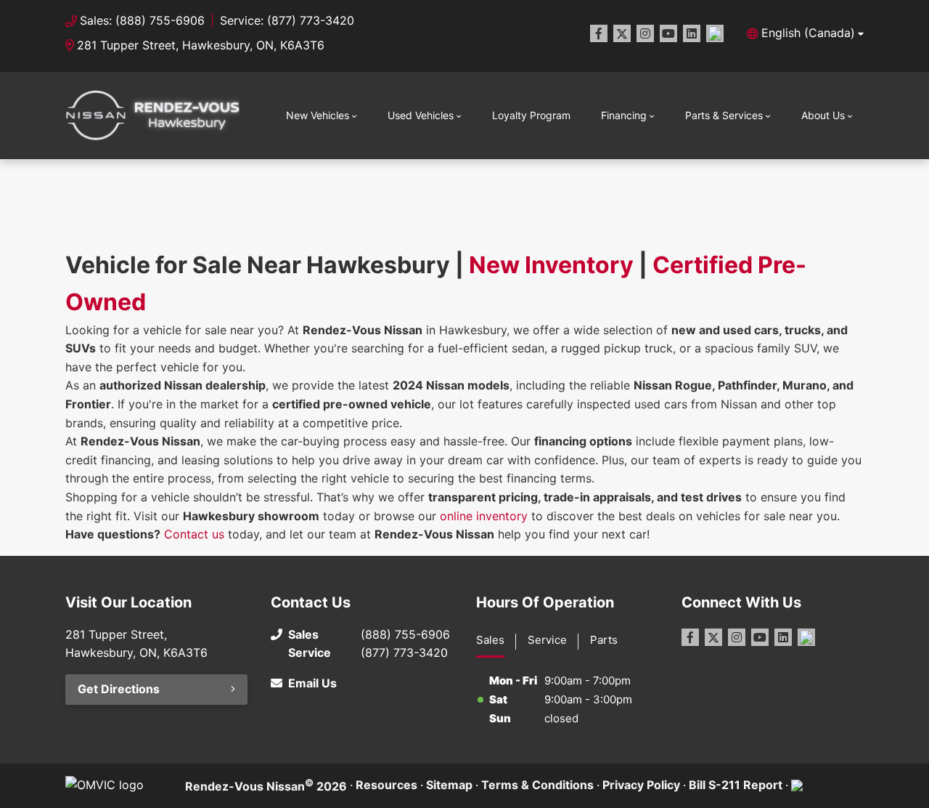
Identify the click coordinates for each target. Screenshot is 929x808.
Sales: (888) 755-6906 (142, 20)
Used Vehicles (421, 115)
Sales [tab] (490, 640)
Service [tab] (547, 640)
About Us (823, 115)
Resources (386, 784)
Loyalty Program (531, 115)
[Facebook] (598, 33)
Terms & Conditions (537, 784)
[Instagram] (645, 33)
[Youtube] (668, 33)
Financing (624, 115)
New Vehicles (317, 115)
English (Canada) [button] (808, 32)
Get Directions (119, 689)
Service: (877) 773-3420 (287, 20)
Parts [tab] (604, 640)
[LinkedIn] (691, 33)
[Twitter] (622, 33)
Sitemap (449, 784)
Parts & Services (724, 115)
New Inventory (551, 265)
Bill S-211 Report (735, 784)
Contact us (194, 534)
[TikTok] (715, 33)
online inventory (484, 516)
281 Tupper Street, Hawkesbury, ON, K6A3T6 (200, 45)
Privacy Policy (641, 784)
